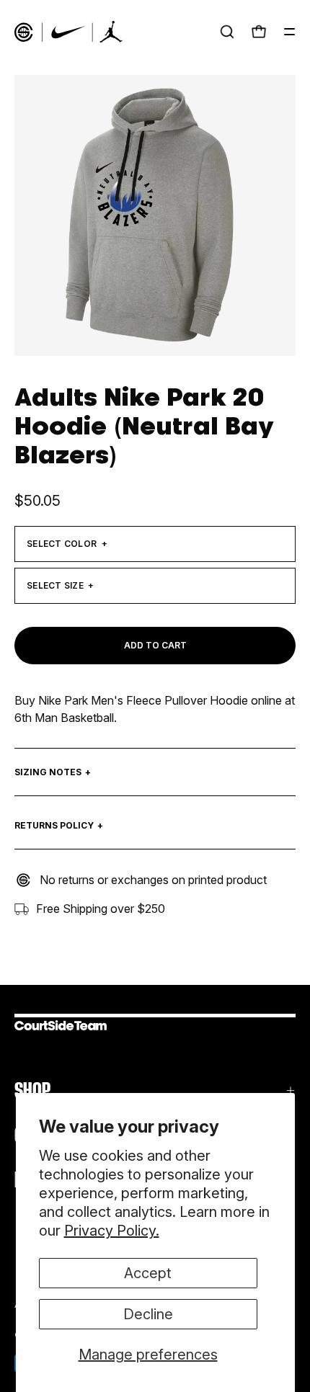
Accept (148, 1273)
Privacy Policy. (111, 1230)
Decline (148, 1314)
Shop (32, 1090)
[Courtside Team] (68, 32)
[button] (227, 32)
